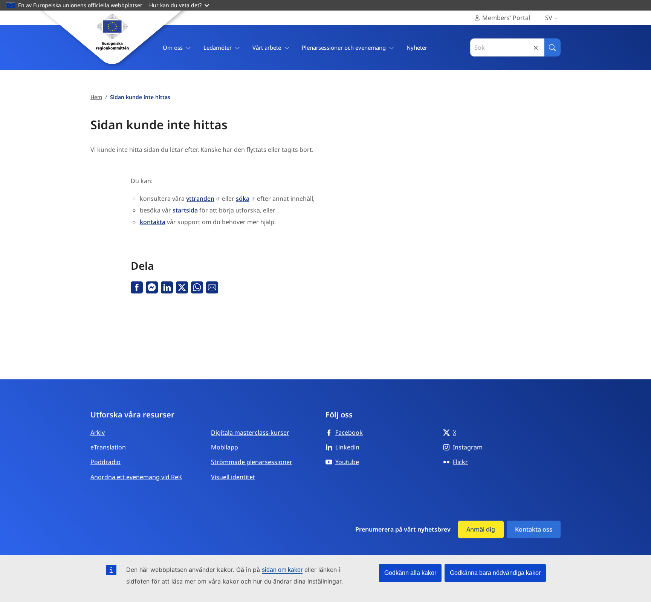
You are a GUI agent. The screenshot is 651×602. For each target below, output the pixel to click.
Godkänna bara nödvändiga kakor (495, 573)
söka (242, 198)
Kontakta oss (533, 529)
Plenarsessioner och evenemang (344, 47)
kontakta (152, 222)
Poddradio (105, 462)
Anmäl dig (480, 529)
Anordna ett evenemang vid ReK (136, 477)
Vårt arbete (266, 47)
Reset (535, 48)
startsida (185, 210)
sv (548, 18)
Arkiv (97, 432)
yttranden (200, 198)
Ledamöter (217, 47)
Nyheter (416, 47)
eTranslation (108, 447)
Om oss (173, 47)
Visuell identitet (233, 477)
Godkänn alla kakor (410, 573)
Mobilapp (224, 447)
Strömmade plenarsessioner (251, 462)
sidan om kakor (282, 570)
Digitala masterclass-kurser (250, 432)
